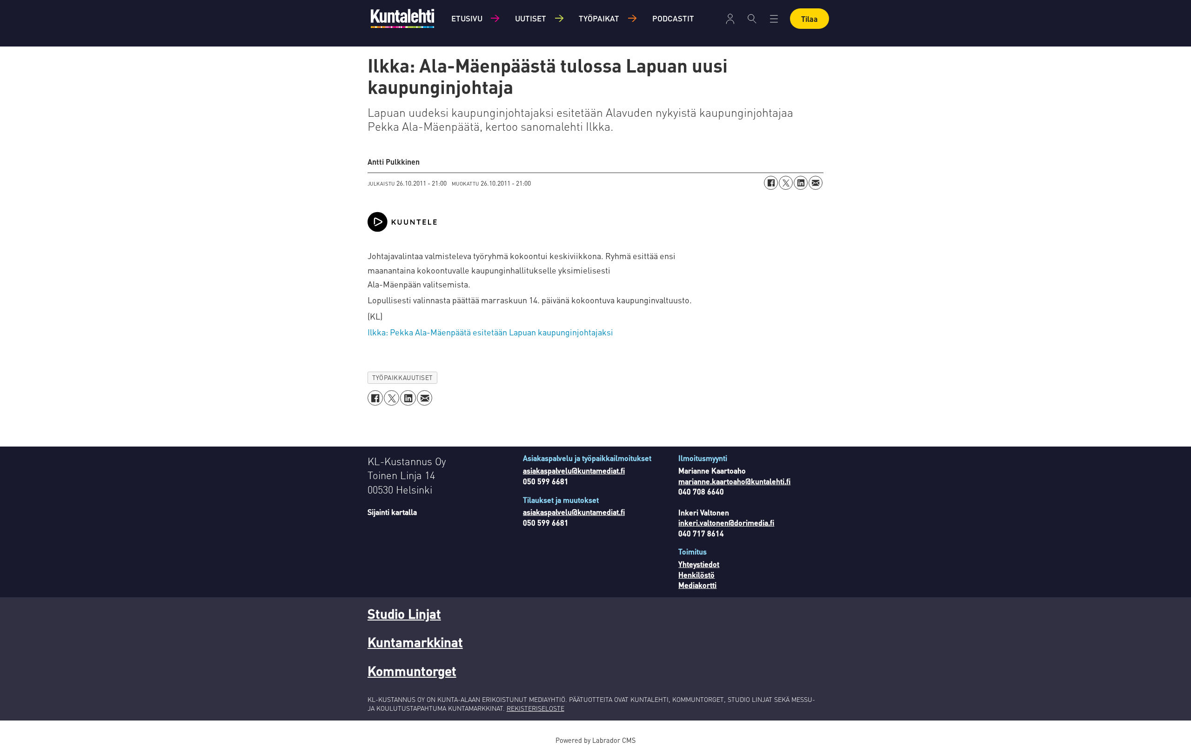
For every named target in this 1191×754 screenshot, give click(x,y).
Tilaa (809, 19)
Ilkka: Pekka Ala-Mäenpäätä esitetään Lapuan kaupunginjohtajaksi (490, 332)
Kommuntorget (412, 670)
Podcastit (673, 18)
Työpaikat (599, 18)
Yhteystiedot (698, 564)
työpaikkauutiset (402, 377)
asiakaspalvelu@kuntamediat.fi (574, 470)
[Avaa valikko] (730, 19)
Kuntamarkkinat (415, 642)
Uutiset (530, 18)
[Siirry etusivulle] (402, 18)
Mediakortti (697, 585)
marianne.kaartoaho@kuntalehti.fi (734, 481)
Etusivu (466, 18)
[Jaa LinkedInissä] (801, 183)
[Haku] (752, 18)
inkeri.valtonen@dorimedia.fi (726, 522)
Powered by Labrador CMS (595, 740)
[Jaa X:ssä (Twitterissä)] (786, 183)
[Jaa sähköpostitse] (816, 183)
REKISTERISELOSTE (535, 708)
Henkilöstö (696, 575)
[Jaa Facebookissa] (771, 183)
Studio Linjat (404, 613)
